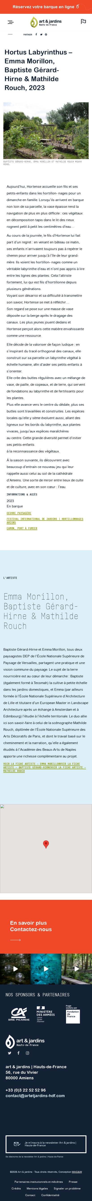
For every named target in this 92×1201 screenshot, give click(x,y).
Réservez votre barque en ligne (44, 6)
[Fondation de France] (73, 1014)
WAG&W (77, 1172)
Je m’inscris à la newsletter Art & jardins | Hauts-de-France (50, 1144)
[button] (46, 844)
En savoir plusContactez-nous (31, 926)
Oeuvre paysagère (19, 513)
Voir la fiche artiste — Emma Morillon (31, 764)
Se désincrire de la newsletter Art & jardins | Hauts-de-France (34, 1157)
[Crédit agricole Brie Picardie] (19, 1014)
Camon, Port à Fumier (22, 528)
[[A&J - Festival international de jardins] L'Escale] (15, 969)
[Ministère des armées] (46, 1014)
